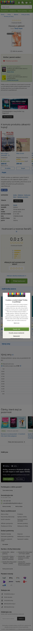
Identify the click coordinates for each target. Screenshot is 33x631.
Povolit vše (16, 329)
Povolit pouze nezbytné (16, 332)
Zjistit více (16, 323)
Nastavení (16, 335)
